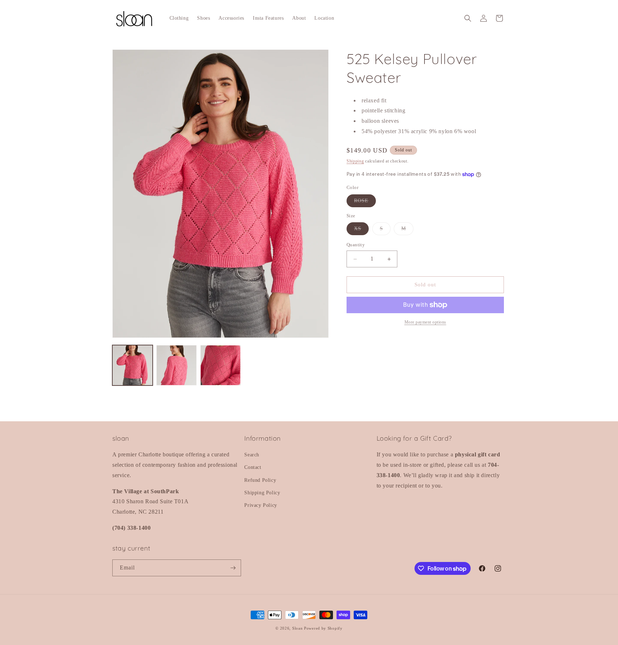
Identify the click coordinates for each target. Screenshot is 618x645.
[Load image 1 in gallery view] (132, 365)
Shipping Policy (262, 492)
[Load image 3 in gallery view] (220, 365)
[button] (468, 18)
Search (251, 454)
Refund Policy (260, 480)
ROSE (365, 202)
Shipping (355, 161)
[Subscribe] (233, 567)
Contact (252, 467)
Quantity (356, 245)
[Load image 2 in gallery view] (176, 365)
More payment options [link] (425, 322)
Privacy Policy (260, 505)
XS (361, 231)
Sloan (297, 628)
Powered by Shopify (323, 628)
